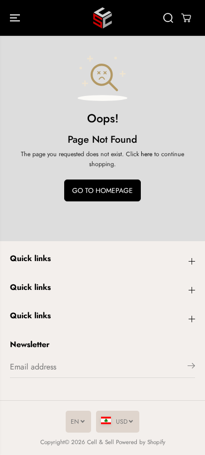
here (146, 154)
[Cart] (186, 18)
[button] (16, 17)
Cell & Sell (100, 442)
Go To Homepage (102, 190)
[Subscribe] (191, 367)
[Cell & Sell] (102, 17)
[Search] (168, 18)
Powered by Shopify (140, 442)
